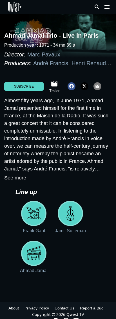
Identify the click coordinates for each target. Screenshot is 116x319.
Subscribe (24, 86)
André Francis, (52, 63)
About (13, 308)
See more (15, 178)
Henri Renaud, (90, 63)
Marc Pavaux (43, 54)
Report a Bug (92, 308)
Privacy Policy (36, 308)
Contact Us (64, 308)
